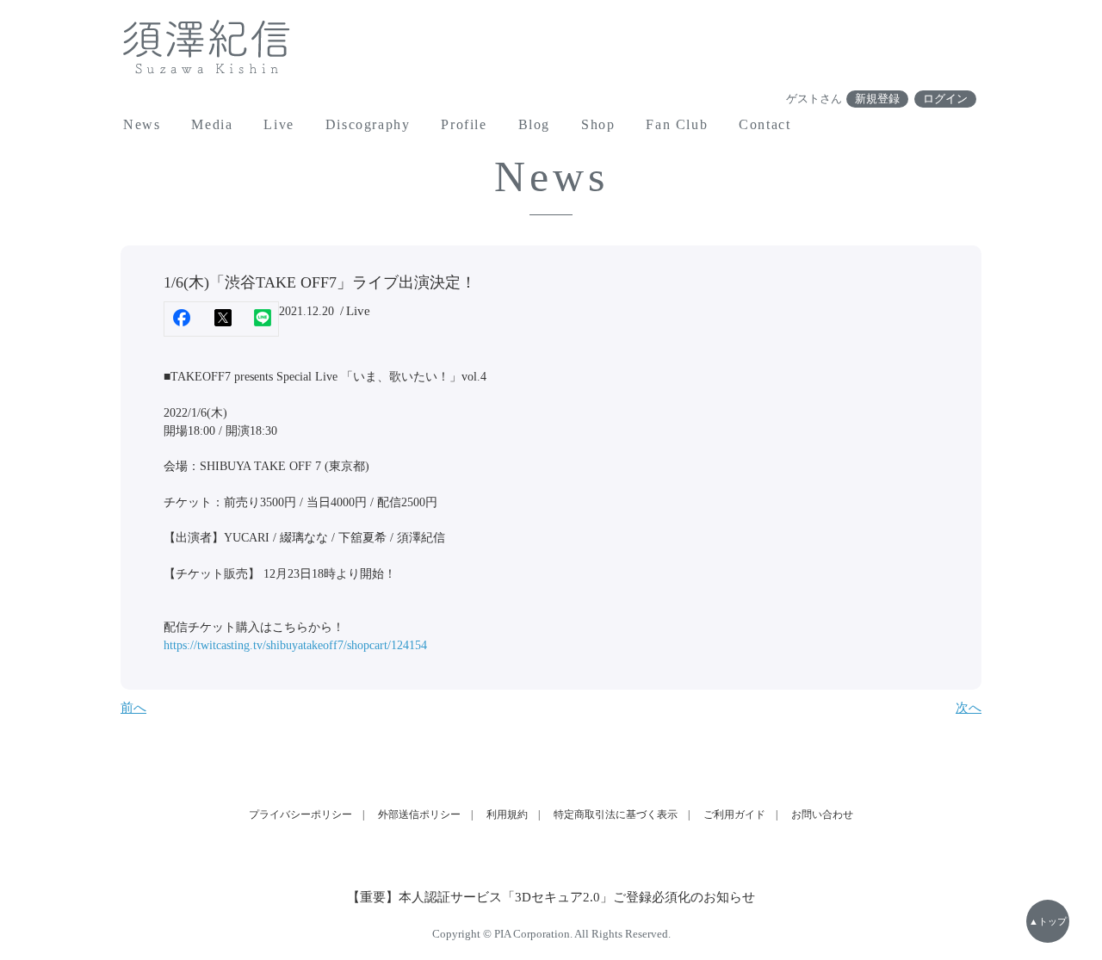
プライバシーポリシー (300, 814)
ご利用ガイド (734, 814)
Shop (598, 124)
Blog (534, 124)
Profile (463, 124)
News (141, 124)
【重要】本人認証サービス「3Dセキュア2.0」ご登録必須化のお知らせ (551, 897)
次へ (968, 708)
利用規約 (507, 814)
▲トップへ (1048, 929)
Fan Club (677, 124)
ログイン (945, 98)
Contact (764, 124)
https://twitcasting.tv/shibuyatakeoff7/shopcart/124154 (295, 645)
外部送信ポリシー (419, 814)
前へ (133, 708)
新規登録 (877, 98)
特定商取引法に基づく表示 (616, 814)
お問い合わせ (822, 814)
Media (211, 124)
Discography (368, 124)
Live (278, 124)
